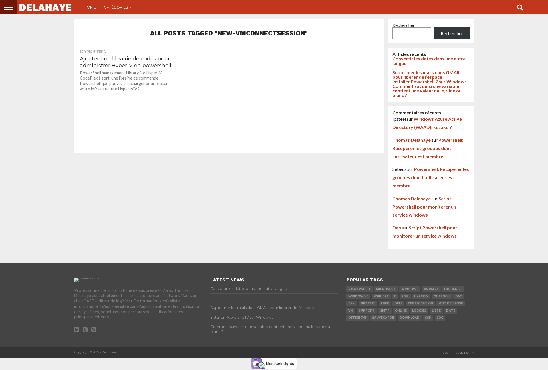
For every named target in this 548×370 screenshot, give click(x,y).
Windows (409, 289)
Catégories (116, 7)
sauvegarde (383, 318)
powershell (359, 289)
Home (90, 7)
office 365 (357, 318)
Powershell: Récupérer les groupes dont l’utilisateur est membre (427, 148)
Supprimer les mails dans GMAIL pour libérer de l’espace (426, 75)
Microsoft (386, 289)
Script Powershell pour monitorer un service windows (424, 207)
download (410, 318)
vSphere (381, 296)
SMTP (385, 310)
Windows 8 (358, 296)
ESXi (351, 303)
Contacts (465, 353)
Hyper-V (421, 296)
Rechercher (403, 25)
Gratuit (368, 303)
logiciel (419, 310)
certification (420, 303)
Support (367, 310)
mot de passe (450, 303)
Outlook (442, 296)
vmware (431, 289)
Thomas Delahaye (411, 140)
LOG (440, 318)
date (450, 310)
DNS (458, 296)
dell (398, 303)
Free (385, 303)
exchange (453, 289)
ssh (428, 318)
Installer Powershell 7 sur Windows (429, 81)
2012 (405, 296)
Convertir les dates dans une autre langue (429, 61)
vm (350, 310)
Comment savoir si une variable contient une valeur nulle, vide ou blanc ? (427, 90)
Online (401, 310)
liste (436, 310)
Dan (396, 227)
